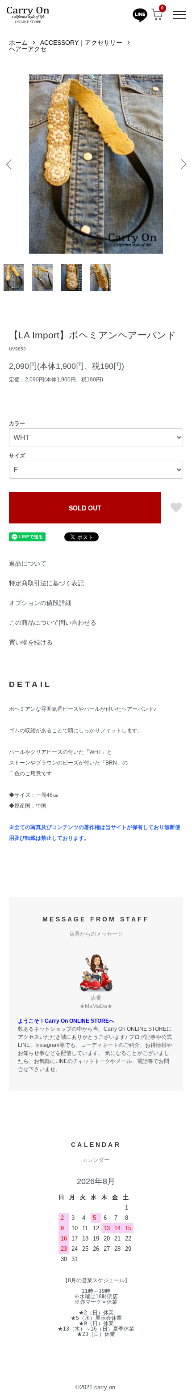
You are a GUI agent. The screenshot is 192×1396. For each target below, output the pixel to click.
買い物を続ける (31, 642)
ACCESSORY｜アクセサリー (81, 42)
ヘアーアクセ (27, 48)
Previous (10, 164)
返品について (27, 563)
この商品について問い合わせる (52, 622)
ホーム (18, 42)
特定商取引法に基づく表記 (46, 583)
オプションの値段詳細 (40, 602)
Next (182, 164)
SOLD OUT (85, 507)
